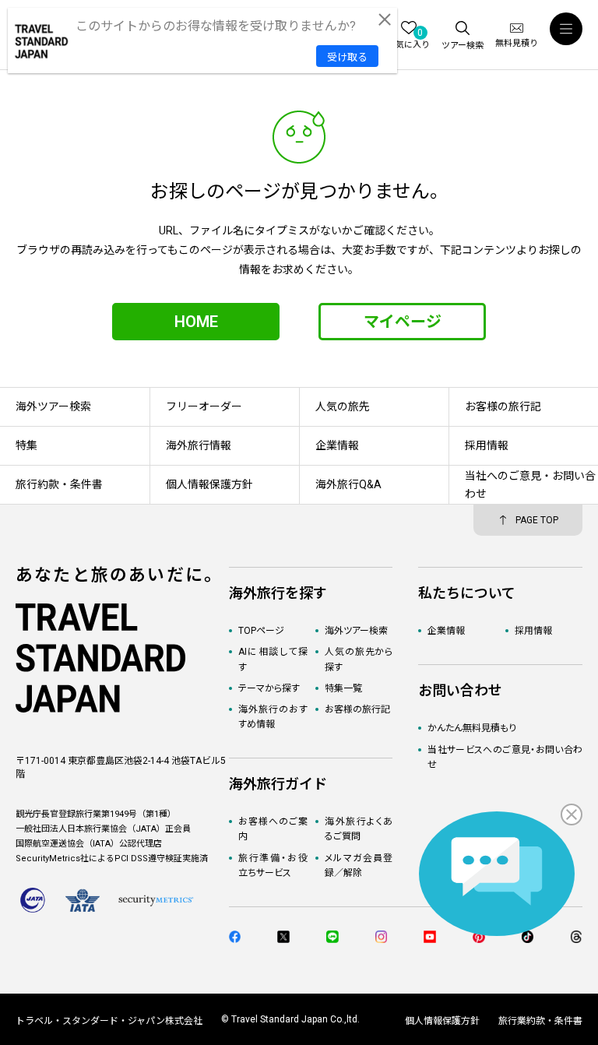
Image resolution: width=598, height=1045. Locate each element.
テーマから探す (269, 688)
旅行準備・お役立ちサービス (273, 865)
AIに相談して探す (273, 659)
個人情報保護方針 (442, 1020)
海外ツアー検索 (356, 630)
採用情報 (533, 630)
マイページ (402, 321)
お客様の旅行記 (357, 709)
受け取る (347, 57)
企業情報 (446, 630)
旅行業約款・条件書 (540, 1020)
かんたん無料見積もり (471, 728)
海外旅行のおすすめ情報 (273, 717)
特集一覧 (343, 688)
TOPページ (261, 630)
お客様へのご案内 (273, 829)
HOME (196, 321)
